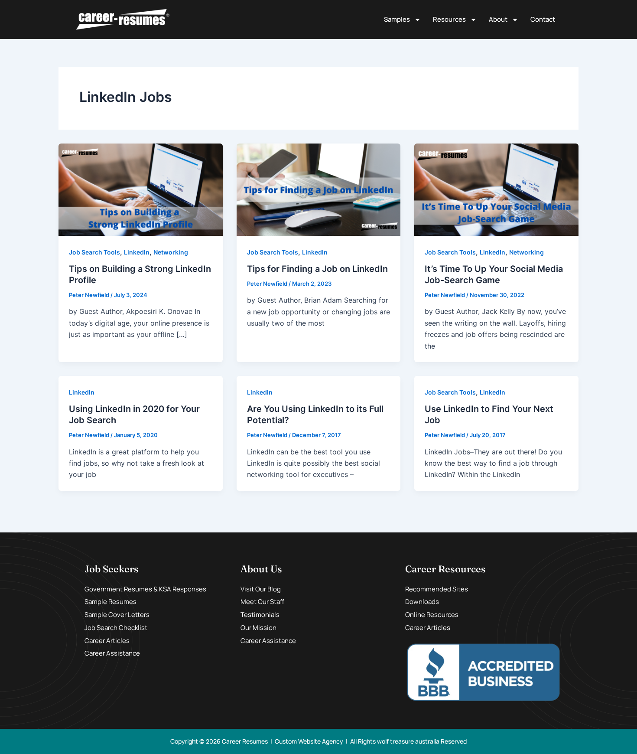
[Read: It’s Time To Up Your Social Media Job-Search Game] (496, 189)
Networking (170, 252)
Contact (542, 19)
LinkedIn (137, 252)
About (498, 19)
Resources (449, 19)
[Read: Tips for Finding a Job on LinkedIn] (319, 189)
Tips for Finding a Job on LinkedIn (317, 269)
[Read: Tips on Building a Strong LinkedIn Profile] (140, 189)
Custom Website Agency (309, 741)
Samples (397, 19)
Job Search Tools (94, 252)
